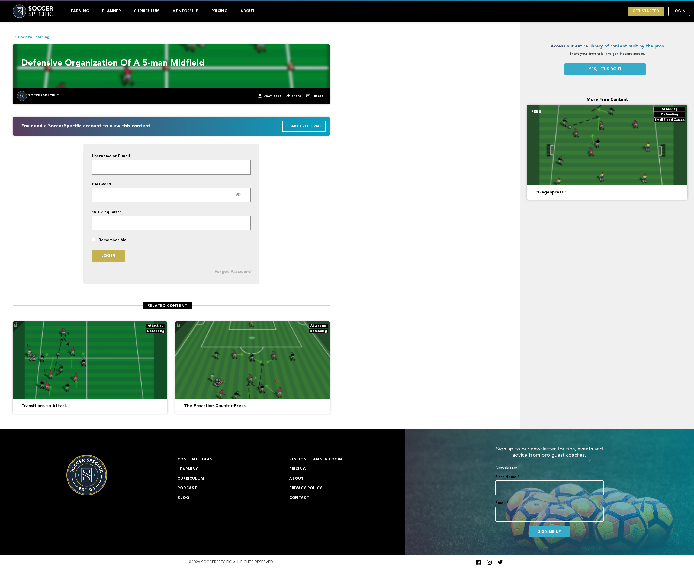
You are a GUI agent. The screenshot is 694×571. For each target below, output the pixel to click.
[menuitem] (79, 11)
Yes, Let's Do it (605, 69)
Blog (183, 498)
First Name (507, 477)
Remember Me (112, 240)
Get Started (646, 11)
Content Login (195, 459)
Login (679, 11)
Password (101, 184)
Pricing (219, 11)
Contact (299, 498)
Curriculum (147, 11)
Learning (79, 11)
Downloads (272, 96)
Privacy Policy (305, 488)
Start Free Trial (304, 126)
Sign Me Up (549, 532)
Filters (317, 96)
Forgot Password (232, 272)
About (247, 11)
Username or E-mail (111, 156)
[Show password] (238, 194)
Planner (111, 11)
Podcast (187, 488)
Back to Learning (33, 37)
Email (502, 503)
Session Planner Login (315, 459)
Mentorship (185, 11)
